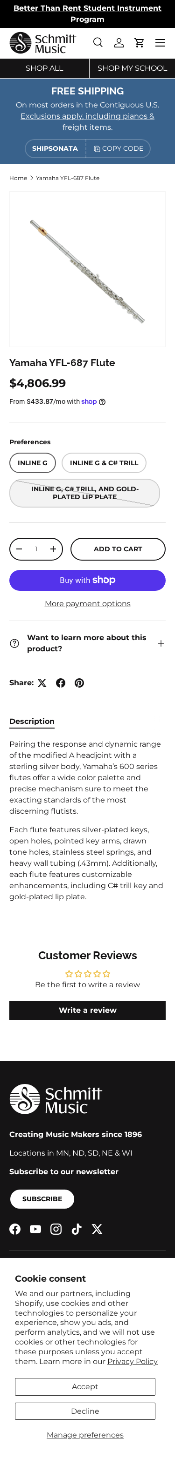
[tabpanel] (87, 821)
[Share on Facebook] (60, 683)
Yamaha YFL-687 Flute (67, 177)
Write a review (88, 1010)
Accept (85, 1386)
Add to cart (118, 549)
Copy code (122, 148)
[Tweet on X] (42, 683)
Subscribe (42, 1199)
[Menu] (160, 43)
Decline (85, 1411)
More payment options (88, 603)
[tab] (32, 721)
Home (18, 177)
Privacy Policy (132, 1361)
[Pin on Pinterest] (79, 683)
